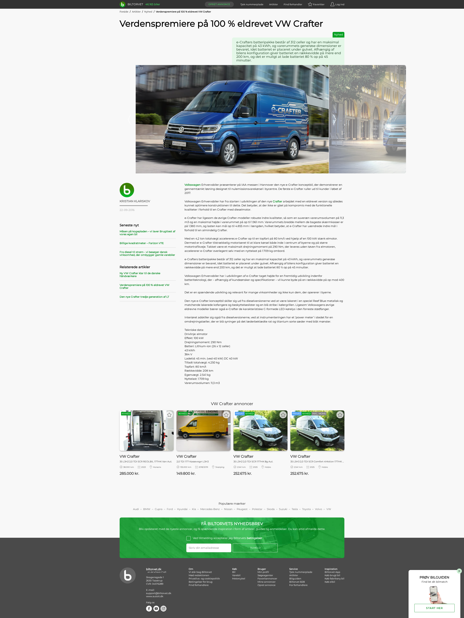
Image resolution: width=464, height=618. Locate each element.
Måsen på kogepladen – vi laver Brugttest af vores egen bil (147, 233)
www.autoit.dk (154, 596)
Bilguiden (295, 578)
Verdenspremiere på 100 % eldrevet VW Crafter (144, 286)
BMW (146, 509)
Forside (124, 11)
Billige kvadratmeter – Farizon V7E (142, 243)
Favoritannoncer (267, 578)
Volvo (318, 509)
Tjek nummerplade (251, 4)
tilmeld (255, 547)
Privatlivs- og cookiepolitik (204, 578)
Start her (434, 608)
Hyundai (182, 509)
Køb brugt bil (332, 575)
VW (328, 509)
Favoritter (318, 4)
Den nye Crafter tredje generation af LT (144, 296)
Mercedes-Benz (210, 509)
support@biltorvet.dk (158, 593)
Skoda (271, 509)
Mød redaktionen (199, 575)
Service (293, 568)
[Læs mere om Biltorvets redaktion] (148, 190)
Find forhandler (293, 4)
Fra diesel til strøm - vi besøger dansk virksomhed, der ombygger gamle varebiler (147, 253)
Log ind (339, 4)
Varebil (236, 575)
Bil (233, 572)
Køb (234, 568)
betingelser (254, 538)
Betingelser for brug (200, 581)
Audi (136, 509)
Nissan (228, 509)
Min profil (263, 572)
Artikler (273, 4)
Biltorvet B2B (297, 581)
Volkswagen (193, 184)
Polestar (257, 509)
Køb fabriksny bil (334, 578)
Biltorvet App (332, 572)
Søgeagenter (265, 575)
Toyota (306, 509)
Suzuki (283, 509)
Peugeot (242, 509)
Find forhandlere (199, 585)
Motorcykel (238, 578)
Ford (170, 509)
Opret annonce (219, 4)
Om (191, 568)
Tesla (295, 509)
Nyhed (148, 11)
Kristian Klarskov (135, 201)
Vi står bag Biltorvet (200, 572)
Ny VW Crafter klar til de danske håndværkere (140, 275)
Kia (194, 509)
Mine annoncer (267, 581)
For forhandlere (298, 585)
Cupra (158, 509)
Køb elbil (330, 581)
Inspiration (331, 568)
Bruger (262, 568)
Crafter (277, 201)
